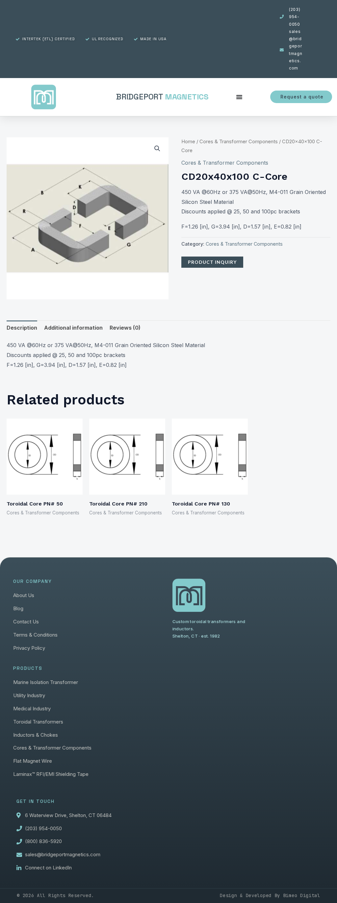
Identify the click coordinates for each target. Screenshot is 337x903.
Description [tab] (22, 327)
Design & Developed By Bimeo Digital (270, 895)
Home (188, 142)
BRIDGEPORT (162, 97)
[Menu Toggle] (239, 97)
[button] (157, 148)
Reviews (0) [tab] (125, 327)
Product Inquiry (212, 262)
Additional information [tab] (73, 327)
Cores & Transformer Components (238, 142)
